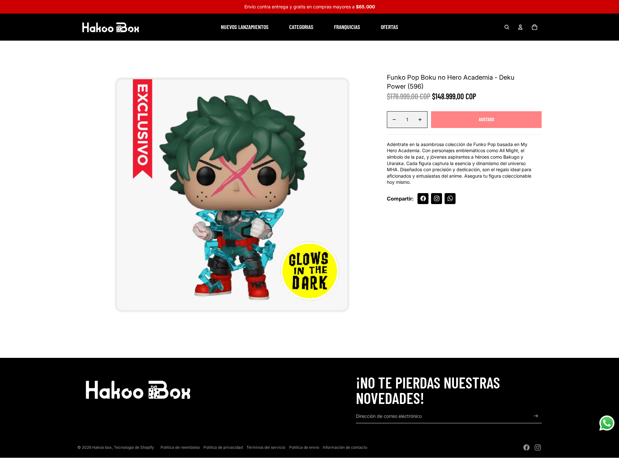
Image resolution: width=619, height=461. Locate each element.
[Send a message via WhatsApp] (607, 423)
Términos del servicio (265, 447)
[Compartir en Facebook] (423, 198)
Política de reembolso (180, 447)
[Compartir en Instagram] (436, 198)
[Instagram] (538, 447)
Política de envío (304, 447)
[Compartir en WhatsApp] (450, 198)
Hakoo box (102, 447)
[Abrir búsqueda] (507, 27)
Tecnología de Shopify (134, 447)
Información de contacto (345, 447)
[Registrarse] (536, 416)
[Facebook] (526, 447)
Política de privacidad (223, 447)
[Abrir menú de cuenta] (520, 27)
